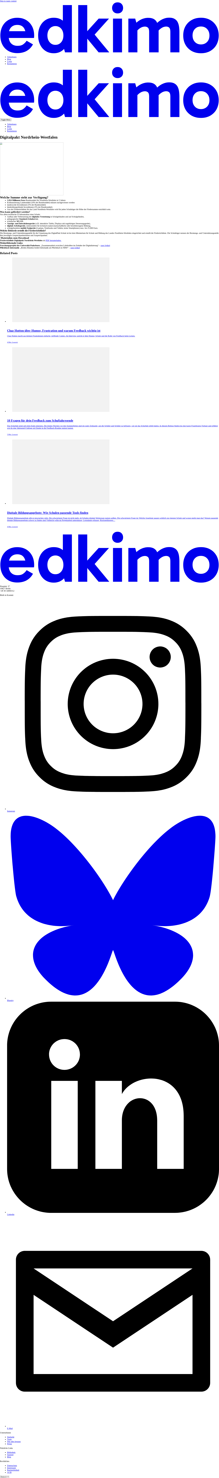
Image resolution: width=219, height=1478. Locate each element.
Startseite (10, 1437)
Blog (9, 59)
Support (10, 1455)
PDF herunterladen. (53, 240)
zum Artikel (105, 245)
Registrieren (12, 64)
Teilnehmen (11, 57)
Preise (9, 1444)
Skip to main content (8, 1)
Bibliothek (11, 1452)
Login (9, 61)
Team (9, 1439)
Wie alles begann (14, 1441)
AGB (9, 1472)
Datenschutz (12, 1465)
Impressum (11, 1468)
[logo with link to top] (109, 582)
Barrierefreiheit (13, 1470)
